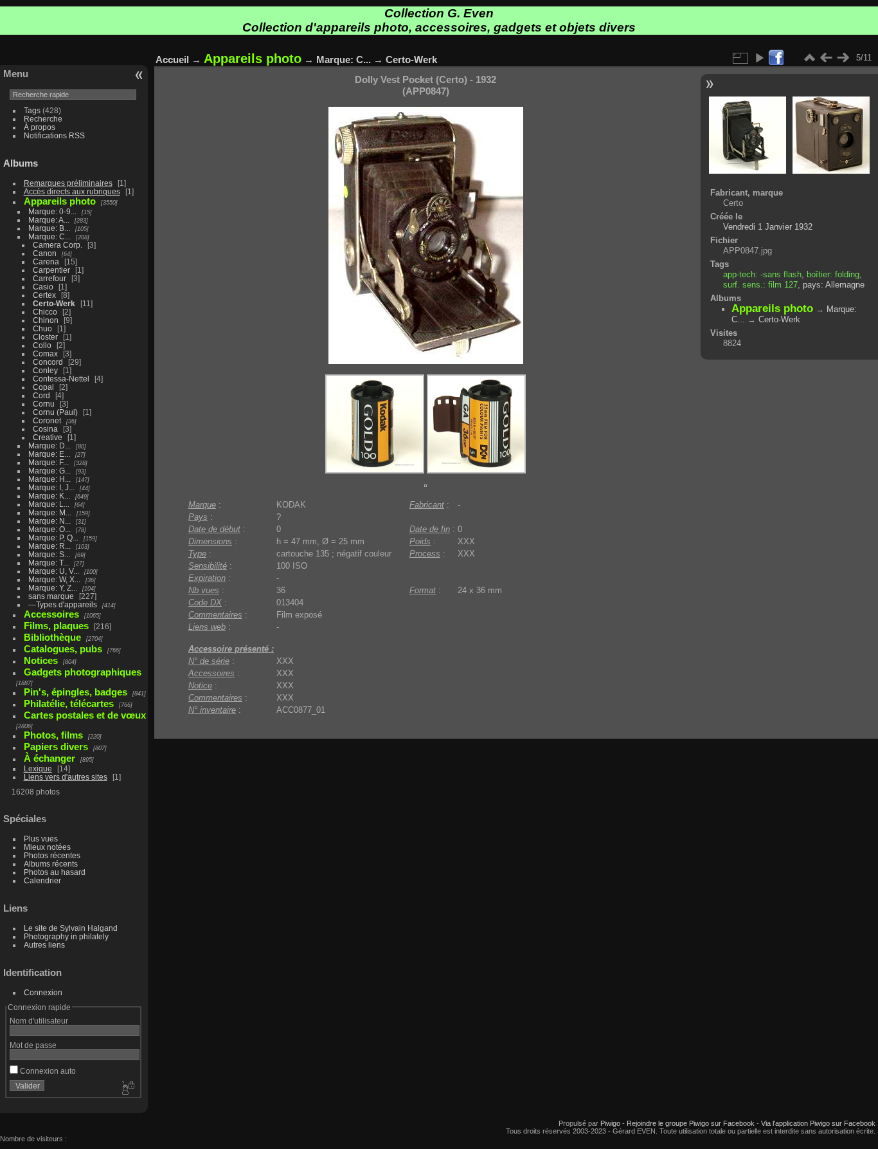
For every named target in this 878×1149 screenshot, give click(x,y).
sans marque (51, 596)
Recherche (43, 119)
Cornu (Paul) (55, 412)
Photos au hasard (54, 872)
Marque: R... (49, 546)
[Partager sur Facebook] (775, 58)
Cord (41, 395)
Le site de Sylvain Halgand (71, 928)
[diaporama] (759, 58)
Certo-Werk (54, 303)
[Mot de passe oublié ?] (127, 1088)
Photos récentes (52, 855)
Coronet (47, 420)
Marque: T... (48, 562)
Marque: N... (49, 521)
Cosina (45, 429)
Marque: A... (48, 220)
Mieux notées (47, 847)
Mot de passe (33, 1045)
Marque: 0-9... (52, 211)
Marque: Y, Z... (52, 588)
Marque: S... (49, 554)
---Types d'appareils (62, 604)
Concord (48, 362)
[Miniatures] (809, 58)
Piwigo (610, 1123)
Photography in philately (66, 936)
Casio (43, 286)
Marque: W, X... (54, 579)
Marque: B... (49, 228)
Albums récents (51, 863)
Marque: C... (49, 236)
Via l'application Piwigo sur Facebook (818, 1123)
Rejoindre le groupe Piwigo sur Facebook (691, 1123)
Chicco (45, 312)
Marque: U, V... (53, 571)
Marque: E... (49, 454)
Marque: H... (49, 479)
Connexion (43, 992)
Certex (44, 295)
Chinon (45, 320)
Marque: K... (49, 496)
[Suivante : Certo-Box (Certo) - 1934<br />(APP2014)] (842, 58)
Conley (45, 370)
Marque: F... (48, 462)
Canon (45, 253)
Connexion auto (47, 1071)
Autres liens (44, 945)
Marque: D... (49, 445)
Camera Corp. (57, 245)
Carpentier (51, 270)
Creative (47, 437)
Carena (46, 261)
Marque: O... (49, 529)
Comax (45, 353)
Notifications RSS (54, 135)
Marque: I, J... (51, 487)
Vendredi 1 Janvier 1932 (767, 227)
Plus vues (41, 838)
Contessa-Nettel (61, 378)
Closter (45, 337)
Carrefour (49, 278)
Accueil (172, 59)
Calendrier (42, 880)
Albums (20, 163)
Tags (32, 110)
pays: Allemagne (834, 285)
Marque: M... (49, 512)
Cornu (44, 404)
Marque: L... (48, 504)
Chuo (42, 328)
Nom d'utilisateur (39, 1020)
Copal (43, 387)
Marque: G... (49, 470)
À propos (39, 127)
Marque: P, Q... (53, 537)
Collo (42, 345)
